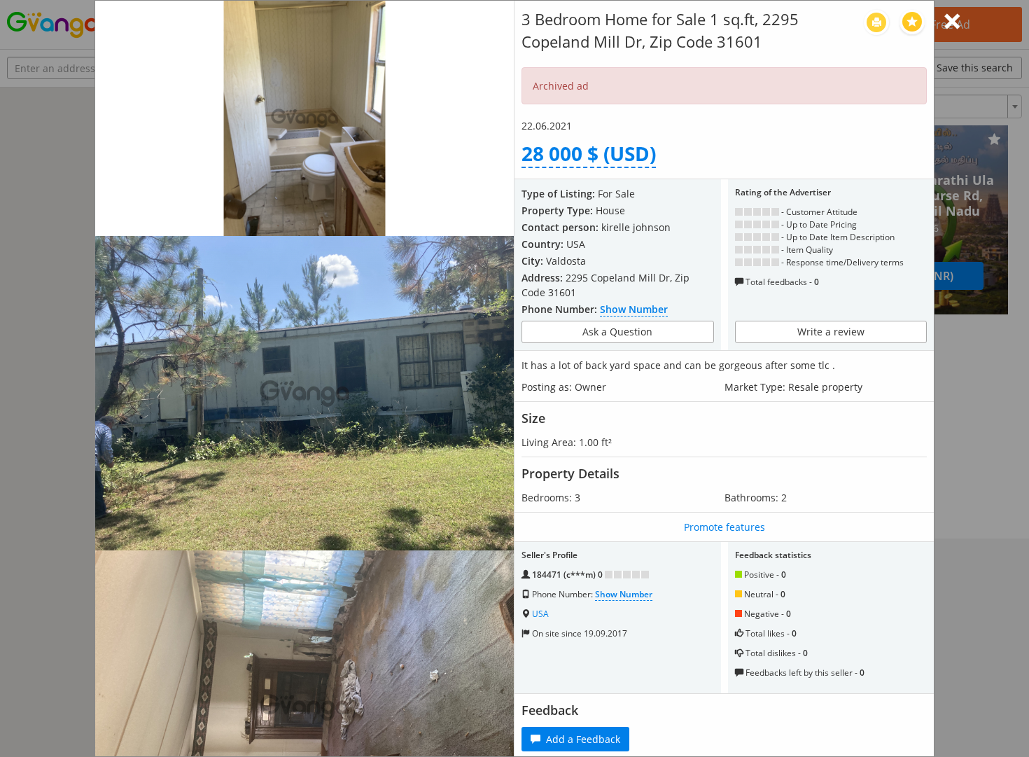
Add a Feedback (580, 739)
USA (540, 614)
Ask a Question (617, 331)
